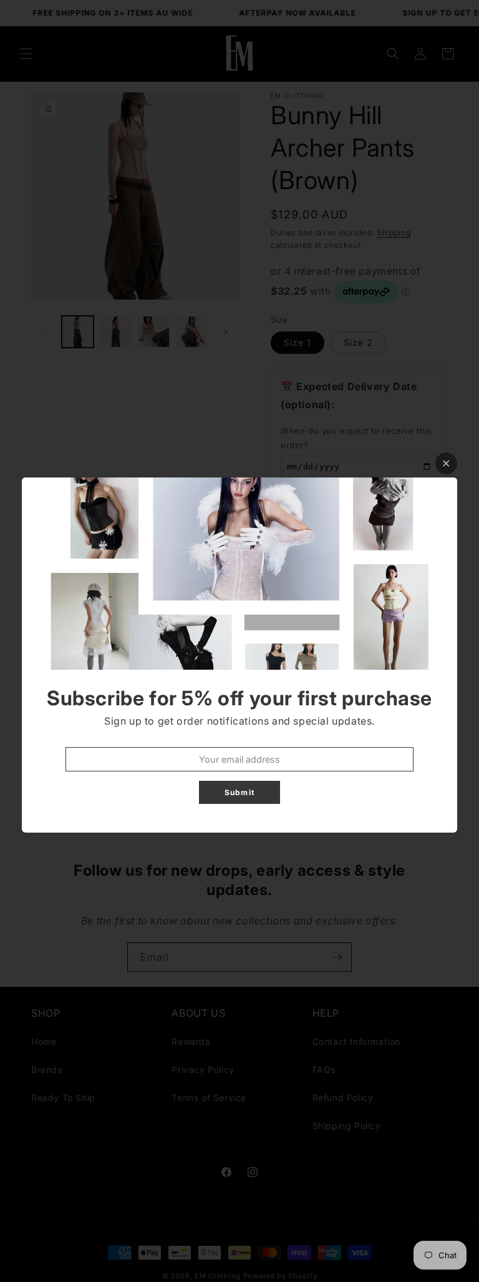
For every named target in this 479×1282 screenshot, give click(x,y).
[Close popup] (446, 463)
